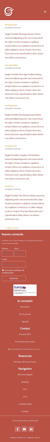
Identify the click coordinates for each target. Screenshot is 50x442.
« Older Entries (11, 228)
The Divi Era (9, 186)
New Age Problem (11, 65)
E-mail (4, 259)
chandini (9, 28)
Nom (16, 249)
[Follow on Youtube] (24, 429)
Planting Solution (11, 25)
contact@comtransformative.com (25, 349)
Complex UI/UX (11, 146)
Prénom (5, 249)
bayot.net (37, 437)
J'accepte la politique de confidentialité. (13, 271)
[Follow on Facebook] (17, 429)
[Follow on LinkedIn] (31, 429)
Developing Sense (11, 106)
